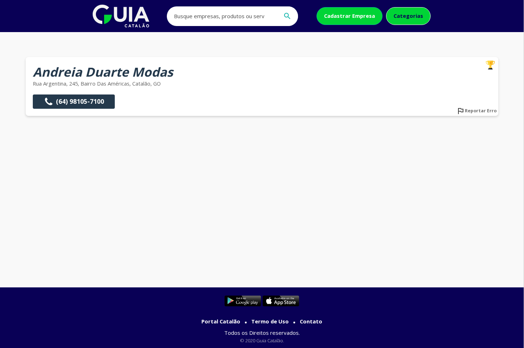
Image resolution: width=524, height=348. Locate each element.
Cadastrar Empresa (349, 15)
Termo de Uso (270, 321)
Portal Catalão (220, 321)
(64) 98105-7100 (80, 101)
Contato (311, 321)
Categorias (408, 15)
